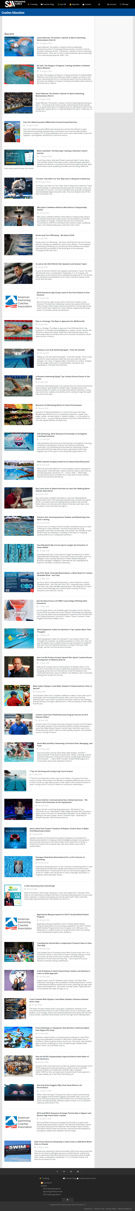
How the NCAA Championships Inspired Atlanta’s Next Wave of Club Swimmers (62, 1057)
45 (32, 82)
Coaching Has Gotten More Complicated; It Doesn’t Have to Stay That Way (64, 944)
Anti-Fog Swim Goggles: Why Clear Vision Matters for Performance (59, 1086)
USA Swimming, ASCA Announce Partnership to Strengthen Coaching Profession (62, 435)
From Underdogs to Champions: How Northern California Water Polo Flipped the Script (62, 1029)
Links (94, 1178)
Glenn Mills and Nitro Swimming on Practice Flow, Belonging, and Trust (64, 744)
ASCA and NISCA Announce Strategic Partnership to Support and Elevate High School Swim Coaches (64, 1114)
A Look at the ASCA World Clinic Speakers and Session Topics (61, 264)
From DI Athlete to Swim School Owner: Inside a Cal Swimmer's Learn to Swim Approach (63, 972)
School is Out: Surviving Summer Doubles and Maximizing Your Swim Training (63, 518)
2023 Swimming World (51, 1194)
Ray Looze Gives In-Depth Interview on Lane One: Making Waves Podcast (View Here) (63, 489)
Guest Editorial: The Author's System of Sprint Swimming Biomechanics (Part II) (61, 39)
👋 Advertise (74, 4)
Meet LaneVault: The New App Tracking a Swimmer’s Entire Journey (62, 152)
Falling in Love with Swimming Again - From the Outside (61, 350)
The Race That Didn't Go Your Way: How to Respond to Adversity (63, 179)
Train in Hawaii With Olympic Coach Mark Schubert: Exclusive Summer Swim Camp (58, 1000)
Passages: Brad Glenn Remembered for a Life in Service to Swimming (60, 858)
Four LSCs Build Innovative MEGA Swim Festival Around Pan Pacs (50, 122)
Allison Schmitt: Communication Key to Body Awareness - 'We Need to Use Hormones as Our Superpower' (62, 801)
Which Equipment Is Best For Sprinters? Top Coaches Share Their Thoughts (64, 630)
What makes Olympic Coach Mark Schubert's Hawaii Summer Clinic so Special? (62, 687)
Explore (44, 1186)
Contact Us (88, 1209)
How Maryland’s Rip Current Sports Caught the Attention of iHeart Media (62, 546)
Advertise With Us (125, 1209)
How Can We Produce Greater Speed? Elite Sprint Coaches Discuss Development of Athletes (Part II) (64, 658)
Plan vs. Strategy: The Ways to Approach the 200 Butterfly (60, 321)
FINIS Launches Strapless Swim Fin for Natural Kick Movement (63, 462)
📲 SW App (124, 4)
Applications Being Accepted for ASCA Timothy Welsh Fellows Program (63, 915)
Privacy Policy (111, 1209)
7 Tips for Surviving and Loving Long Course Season (51, 771)
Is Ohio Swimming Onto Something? (39, 886)
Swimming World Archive (52, 1191)
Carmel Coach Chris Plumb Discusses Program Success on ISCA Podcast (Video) (62, 716)
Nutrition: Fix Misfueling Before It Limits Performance (59, 405)
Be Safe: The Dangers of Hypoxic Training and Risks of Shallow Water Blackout (63, 66)
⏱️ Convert (86, 4)
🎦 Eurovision (46, 1183)
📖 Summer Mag (47, 4)
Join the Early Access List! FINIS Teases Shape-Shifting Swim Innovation (62, 602)
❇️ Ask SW (62, 4)
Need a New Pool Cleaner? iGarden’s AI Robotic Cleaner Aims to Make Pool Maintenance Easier (59, 829)
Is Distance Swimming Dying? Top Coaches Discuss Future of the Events (63, 377)
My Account (111, 4)
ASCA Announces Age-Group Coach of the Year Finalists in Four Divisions (63, 293)
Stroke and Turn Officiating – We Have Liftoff (55, 235)
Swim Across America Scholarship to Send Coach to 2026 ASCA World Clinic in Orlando (63, 1143)
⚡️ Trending (32, 4)
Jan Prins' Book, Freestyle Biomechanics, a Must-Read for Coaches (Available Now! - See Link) (64, 574)
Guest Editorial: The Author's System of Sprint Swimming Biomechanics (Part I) (60, 94)
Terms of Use (99, 1209)
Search (88, 1178)
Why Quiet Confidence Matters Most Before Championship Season (62, 208)
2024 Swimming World (51, 1189)
